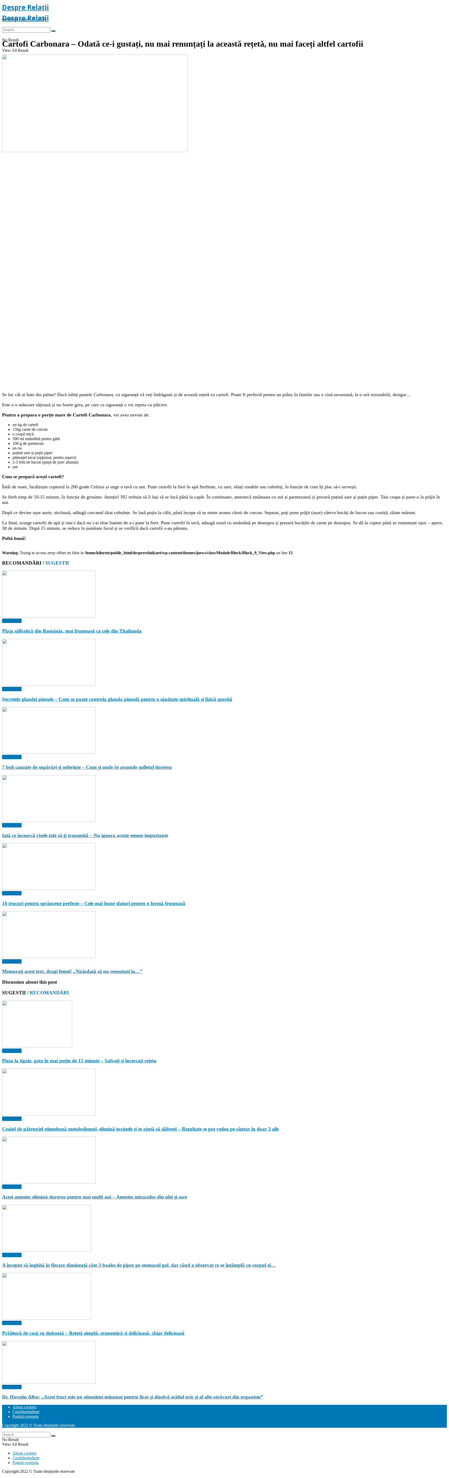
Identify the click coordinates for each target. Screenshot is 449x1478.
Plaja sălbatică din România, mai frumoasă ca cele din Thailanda (72, 631)
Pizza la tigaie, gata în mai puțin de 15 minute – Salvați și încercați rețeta (79, 1060)
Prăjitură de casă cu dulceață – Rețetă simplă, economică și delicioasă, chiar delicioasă (93, 1333)
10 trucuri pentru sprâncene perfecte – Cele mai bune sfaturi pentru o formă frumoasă (93, 903)
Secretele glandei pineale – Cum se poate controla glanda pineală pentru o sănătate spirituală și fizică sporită (117, 699)
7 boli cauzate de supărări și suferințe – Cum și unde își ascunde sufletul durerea (87, 767)
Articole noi (12, 621)
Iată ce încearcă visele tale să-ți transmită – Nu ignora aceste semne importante (85, 835)
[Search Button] (53, 31)
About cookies (24, 1407)
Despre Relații (25, 7)
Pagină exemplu (25, 1416)
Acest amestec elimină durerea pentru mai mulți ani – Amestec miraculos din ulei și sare (94, 1197)
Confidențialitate (25, 1412)
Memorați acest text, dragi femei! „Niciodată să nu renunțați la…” (72, 971)
